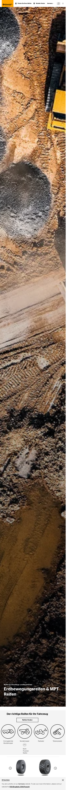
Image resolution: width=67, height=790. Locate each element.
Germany (50, 3)
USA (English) (14, 787)
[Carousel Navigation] (33, 768)
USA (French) (24, 787)
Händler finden (40, 3)
